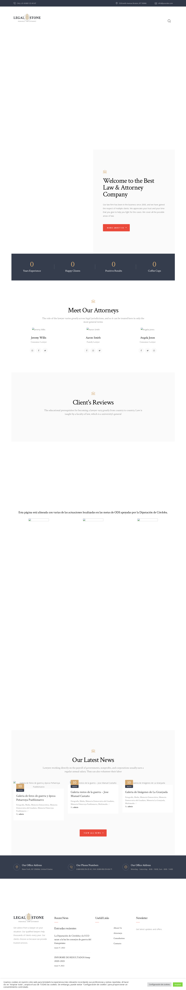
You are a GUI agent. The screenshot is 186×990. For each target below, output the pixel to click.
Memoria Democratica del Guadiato (100, 801)
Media (27, 805)
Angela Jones (147, 338)
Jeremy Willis (38, 338)
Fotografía (20, 805)
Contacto (117, 943)
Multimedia (103, 804)
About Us (118, 928)
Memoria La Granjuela (156, 800)
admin (20, 814)
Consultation (119, 938)
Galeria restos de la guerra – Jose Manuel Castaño (89, 794)
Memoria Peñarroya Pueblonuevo (84, 804)
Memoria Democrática (40, 805)
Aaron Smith (93, 338)
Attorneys (118, 933)
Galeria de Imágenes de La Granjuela (146, 792)
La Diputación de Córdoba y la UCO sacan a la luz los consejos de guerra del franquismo (72, 939)
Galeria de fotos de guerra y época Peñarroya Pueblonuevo (35, 798)
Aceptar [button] (178, 984)
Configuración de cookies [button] (159, 984)
